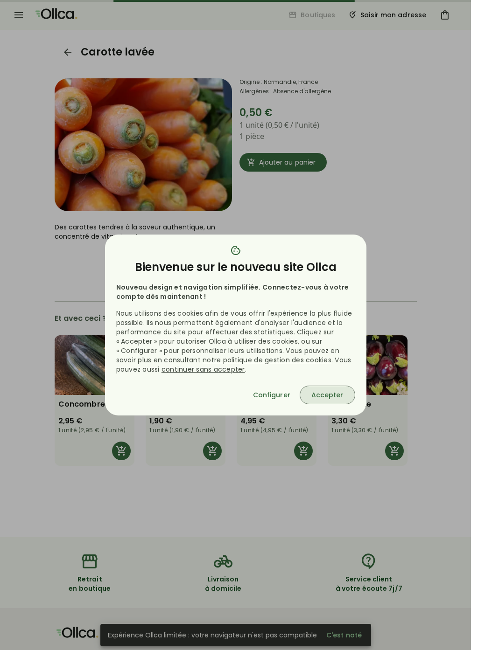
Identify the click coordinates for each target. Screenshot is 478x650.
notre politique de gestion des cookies (267, 360)
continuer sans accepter (203, 369)
